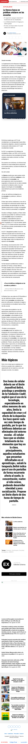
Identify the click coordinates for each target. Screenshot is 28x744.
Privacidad (16, 733)
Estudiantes (5, 552)
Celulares (8, 550)
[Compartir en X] (10, 37)
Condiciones (10, 733)
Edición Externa (12, 32)
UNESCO (11, 552)
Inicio (6, 733)
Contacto (21, 733)
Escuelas (21, 550)
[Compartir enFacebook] (7, 37)
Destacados (15, 550)
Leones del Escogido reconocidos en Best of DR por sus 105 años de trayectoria (13, 620)
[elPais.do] (14, 582)
